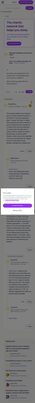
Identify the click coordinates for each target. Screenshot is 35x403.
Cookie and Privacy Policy (12, 200)
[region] (17, 201)
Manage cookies (17, 210)
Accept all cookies (17, 205)
